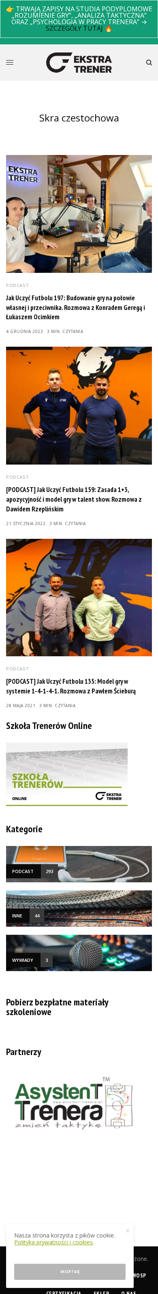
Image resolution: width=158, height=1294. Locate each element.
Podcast (17, 285)
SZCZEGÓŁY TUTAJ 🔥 (79, 28)
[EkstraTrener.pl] (79, 62)
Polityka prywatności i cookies (53, 1242)
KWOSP (137, 1275)
